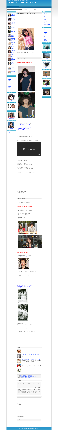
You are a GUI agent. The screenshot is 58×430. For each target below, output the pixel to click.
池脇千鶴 (20, 419)
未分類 (44, 36)
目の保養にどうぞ (47, 67)
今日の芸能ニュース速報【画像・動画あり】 (27, 377)
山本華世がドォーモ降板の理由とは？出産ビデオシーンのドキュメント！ (13, 68)
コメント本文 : (19, 403)
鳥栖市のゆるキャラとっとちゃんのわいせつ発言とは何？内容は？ (47, 19)
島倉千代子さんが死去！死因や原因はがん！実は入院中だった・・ (47, 25)
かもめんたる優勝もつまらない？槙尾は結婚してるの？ (26, 375)
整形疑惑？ (11, 128)
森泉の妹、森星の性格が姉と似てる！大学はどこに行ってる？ (47, 22)
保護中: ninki (45, 13)
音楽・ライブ (45, 40)
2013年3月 (9, 90)
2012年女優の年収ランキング (11, 118)
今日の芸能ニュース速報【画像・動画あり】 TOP (13, 9)
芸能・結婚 (45, 39)
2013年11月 (9, 79)
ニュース (45, 33)
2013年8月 (9, 83)
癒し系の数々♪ (46, 76)
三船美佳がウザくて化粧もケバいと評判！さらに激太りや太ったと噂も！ (31, 359)
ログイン (9, 132)
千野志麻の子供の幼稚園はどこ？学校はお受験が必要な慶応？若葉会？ (28, 376)
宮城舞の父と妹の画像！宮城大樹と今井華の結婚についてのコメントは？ (13, 43)
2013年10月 (9, 80)
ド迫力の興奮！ (46, 49)
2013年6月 (9, 86)
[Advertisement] (29, 22)
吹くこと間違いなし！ (46, 85)
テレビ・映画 (45, 32)
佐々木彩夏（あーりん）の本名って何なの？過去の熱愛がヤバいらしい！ (31, 368)
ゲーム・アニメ (45, 29)
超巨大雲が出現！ (47, 58)
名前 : (18, 398)
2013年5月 (9, 87)
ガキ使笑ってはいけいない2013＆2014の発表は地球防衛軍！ (47, 16)
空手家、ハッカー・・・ (11, 100)
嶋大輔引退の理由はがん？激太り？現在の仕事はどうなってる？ (30, 354)
